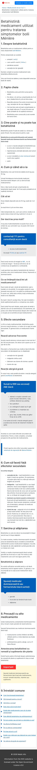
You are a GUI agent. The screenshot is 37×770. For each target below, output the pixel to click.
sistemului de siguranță (11, 450)
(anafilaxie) (8, 375)
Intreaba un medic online (24, 3)
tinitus (23, 62)
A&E (23, 261)
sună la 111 (22, 253)
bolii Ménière (17, 50)
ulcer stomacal (25, 156)
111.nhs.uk (13, 253)
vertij (15, 59)
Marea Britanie (26, 450)
